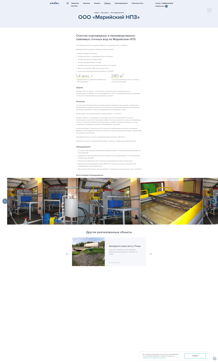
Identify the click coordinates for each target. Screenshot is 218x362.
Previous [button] (5, 201)
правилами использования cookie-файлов (154, 357)
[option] (109, 201)
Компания (86, 3)
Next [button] (213, 201)
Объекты (107, 3)
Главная (96, 12)
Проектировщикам (121, 3)
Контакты (74, 6)
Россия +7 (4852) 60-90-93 (164, 3)
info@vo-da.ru (160, 6)
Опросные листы (137, 3)
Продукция (75, 3)
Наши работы (104, 12)
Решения (97, 3)
